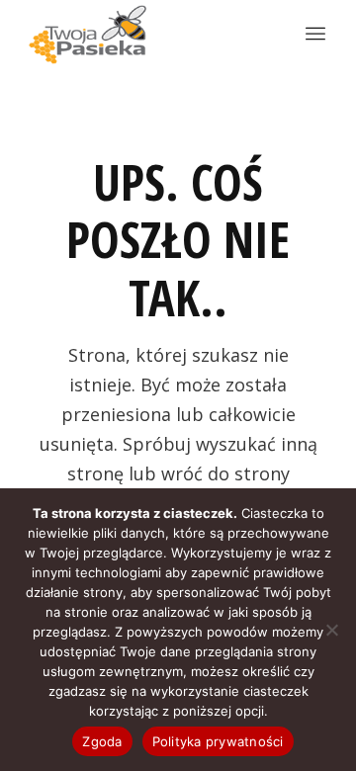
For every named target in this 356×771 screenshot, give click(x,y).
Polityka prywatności (218, 741)
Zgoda (102, 741)
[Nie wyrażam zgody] (331, 630)
